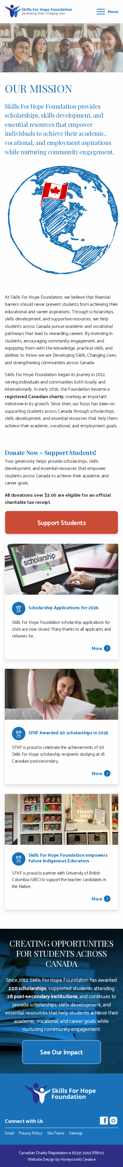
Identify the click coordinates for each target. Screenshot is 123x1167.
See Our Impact (61, 1052)
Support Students (61, 522)
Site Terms (55, 1133)
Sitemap (76, 1133)
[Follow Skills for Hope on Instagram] (113, 1120)
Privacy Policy (30, 1133)
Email (9, 1133)
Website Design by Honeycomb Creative (61, 1159)
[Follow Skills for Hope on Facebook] (104, 1120)
